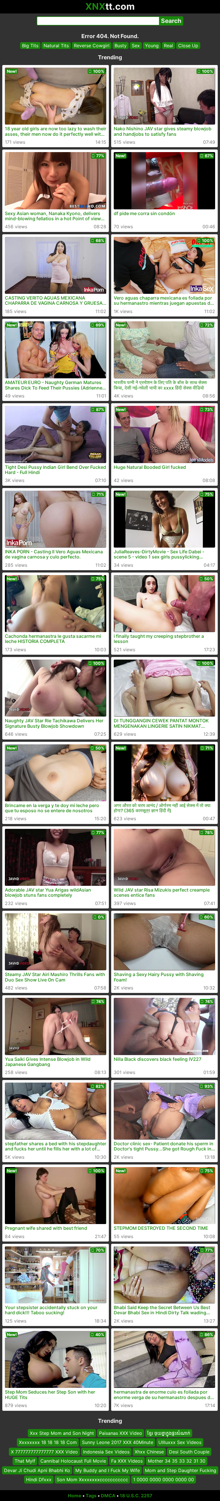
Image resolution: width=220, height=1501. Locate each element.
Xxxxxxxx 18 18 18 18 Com (48, 1442)
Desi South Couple (189, 1452)
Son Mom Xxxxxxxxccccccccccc (92, 1479)
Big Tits (30, 45)
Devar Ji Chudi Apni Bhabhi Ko (37, 1470)
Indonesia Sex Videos (106, 1452)
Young (152, 45)
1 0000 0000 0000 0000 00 (163, 1479)
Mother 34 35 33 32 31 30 (176, 1461)
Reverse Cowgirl (91, 45)
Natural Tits (56, 45)
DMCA (108, 1495)
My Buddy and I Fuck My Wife (107, 1470)
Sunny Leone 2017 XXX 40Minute (117, 1442)
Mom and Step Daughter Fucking (180, 1470)
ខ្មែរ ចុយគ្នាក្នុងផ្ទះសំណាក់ (168, 1433)
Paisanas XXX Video (120, 1433)
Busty (121, 45)
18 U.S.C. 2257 (136, 1495)
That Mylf (25, 1461)
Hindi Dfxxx (39, 1479)
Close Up (188, 45)
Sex (136, 45)
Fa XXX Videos (127, 1461)
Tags (91, 1495)
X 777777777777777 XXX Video (44, 1452)
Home (74, 1495)
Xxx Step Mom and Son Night (62, 1433)
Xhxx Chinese (149, 1452)
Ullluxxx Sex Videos (179, 1442)
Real (168, 45)
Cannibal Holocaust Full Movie (73, 1461)
